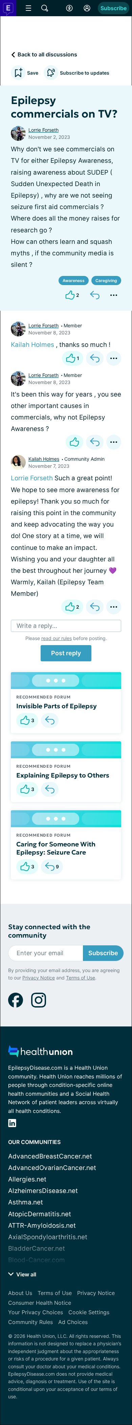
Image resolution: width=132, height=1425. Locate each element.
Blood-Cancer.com (36, 1260)
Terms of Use (80, 978)
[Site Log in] (87, 8)
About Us (20, 1293)
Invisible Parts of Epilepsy (56, 706)
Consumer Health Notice (39, 1302)
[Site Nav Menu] (28, 8)
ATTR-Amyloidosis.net (42, 1225)
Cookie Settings (88, 1312)
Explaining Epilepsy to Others (62, 775)
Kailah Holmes (32, 345)
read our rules (56, 638)
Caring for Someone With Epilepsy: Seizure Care (55, 848)
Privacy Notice (38, 978)
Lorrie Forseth (43, 130)
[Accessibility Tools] (69, 8)
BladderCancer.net (36, 1248)
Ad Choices (73, 1322)
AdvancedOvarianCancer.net (52, 1168)
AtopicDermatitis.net (39, 1214)
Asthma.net (25, 1202)
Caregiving (106, 280)
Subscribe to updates (84, 73)
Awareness (74, 280)
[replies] (50, 720)
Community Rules (30, 1322)
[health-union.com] (40, 1053)
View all (25, 1274)
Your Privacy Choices (35, 1312)
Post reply (66, 653)
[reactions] (74, 442)
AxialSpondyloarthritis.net (47, 1237)
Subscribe (114, 8)
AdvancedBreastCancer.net (50, 1156)
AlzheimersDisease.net (43, 1191)
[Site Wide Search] (45, 8)
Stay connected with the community (49, 931)
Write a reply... (37, 625)
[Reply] (95, 295)
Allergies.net (27, 1179)
